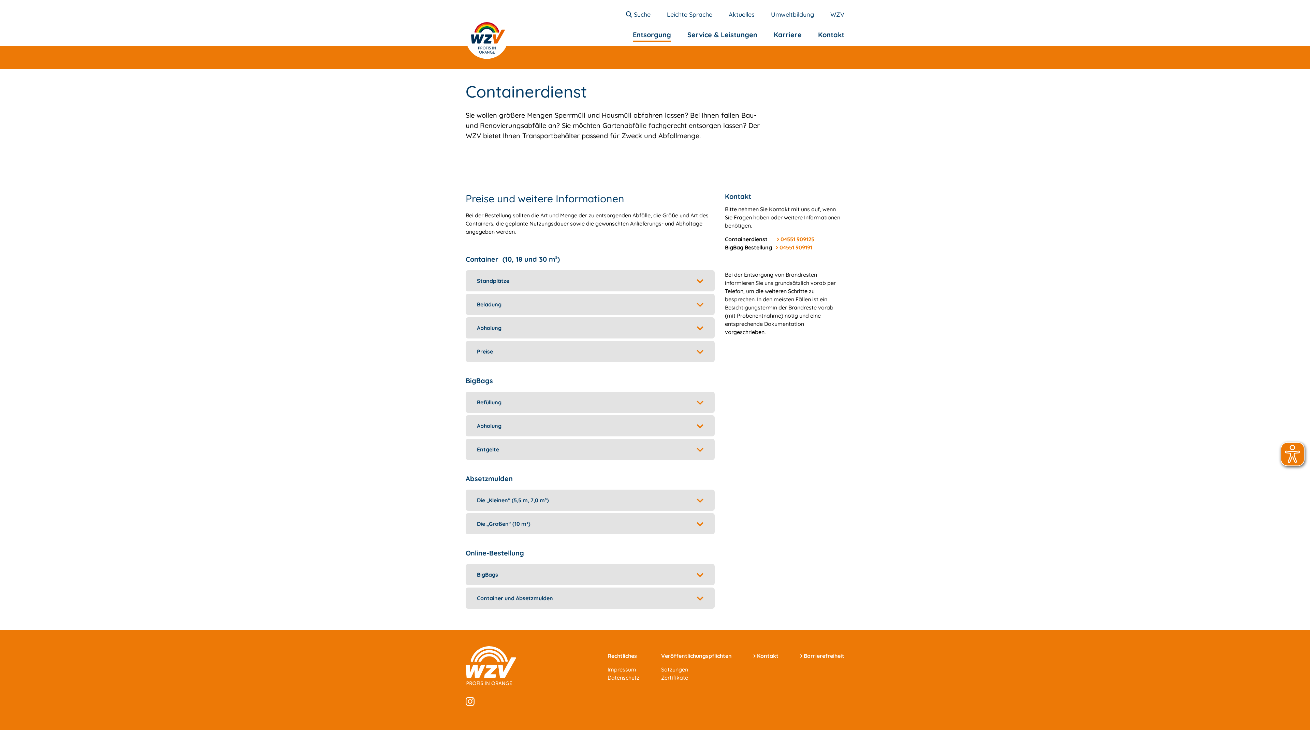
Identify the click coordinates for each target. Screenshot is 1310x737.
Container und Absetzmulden (515, 598)
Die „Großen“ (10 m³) (503, 523)
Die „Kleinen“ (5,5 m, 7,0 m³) (513, 500)
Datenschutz (623, 677)
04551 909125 (797, 239)
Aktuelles (742, 14)
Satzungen (674, 669)
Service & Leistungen (722, 35)
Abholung (489, 327)
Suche (641, 14)
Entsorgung (652, 35)
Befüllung (489, 402)
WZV (837, 14)
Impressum (622, 669)
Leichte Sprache (689, 14)
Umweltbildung (792, 14)
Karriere (788, 35)
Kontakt (831, 35)
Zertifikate (674, 677)
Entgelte (488, 449)
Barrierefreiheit (824, 655)
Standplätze (493, 280)
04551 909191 (796, 247)
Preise (485, 351)
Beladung (489, 304)
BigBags (487, 574)
